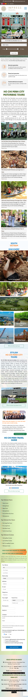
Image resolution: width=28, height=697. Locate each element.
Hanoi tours (5, 503)
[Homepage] (12, 8)
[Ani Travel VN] (4, 4)
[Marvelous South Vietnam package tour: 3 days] (14, 159)
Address (4, 581)
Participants (5, 606)
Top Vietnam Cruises (7, 535)
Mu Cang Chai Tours (7, 523)
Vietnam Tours (8, 59)
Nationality (5, 576)
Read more (4, 148)
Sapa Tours (5, 508)
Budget (3, 620)
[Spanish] (6, 4)
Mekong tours (6, 516)
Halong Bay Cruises (7, 538)
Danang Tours (6, 511)
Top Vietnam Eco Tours (8, 520)
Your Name (5, 565)
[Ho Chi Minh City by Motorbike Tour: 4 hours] (14, 131)
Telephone (5, 592)
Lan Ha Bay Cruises (7, 540)
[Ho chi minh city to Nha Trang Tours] (14, 475)
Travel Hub (12, 3)
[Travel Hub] (8, 3)
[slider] (6, 49)
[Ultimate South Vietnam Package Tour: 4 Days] (14, 190)
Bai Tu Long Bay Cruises (8, 543)
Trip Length (5, 598)
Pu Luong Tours (6, 525)
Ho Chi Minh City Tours (8, 513)
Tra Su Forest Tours (7, 531)
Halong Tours (6, 505)
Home (2, 59)
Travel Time (15, 598)
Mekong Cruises (6, 546)
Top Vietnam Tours (6, 500)
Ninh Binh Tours (6, 528)
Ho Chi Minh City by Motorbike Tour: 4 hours (13, 141)
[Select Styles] (14, 44)
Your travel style (6, 637)
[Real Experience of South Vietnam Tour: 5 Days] (14, 218)
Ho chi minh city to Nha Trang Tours (14, 485)
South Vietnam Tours (18, 59)
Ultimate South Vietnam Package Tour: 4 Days (13, 200)
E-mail (4, 587)
